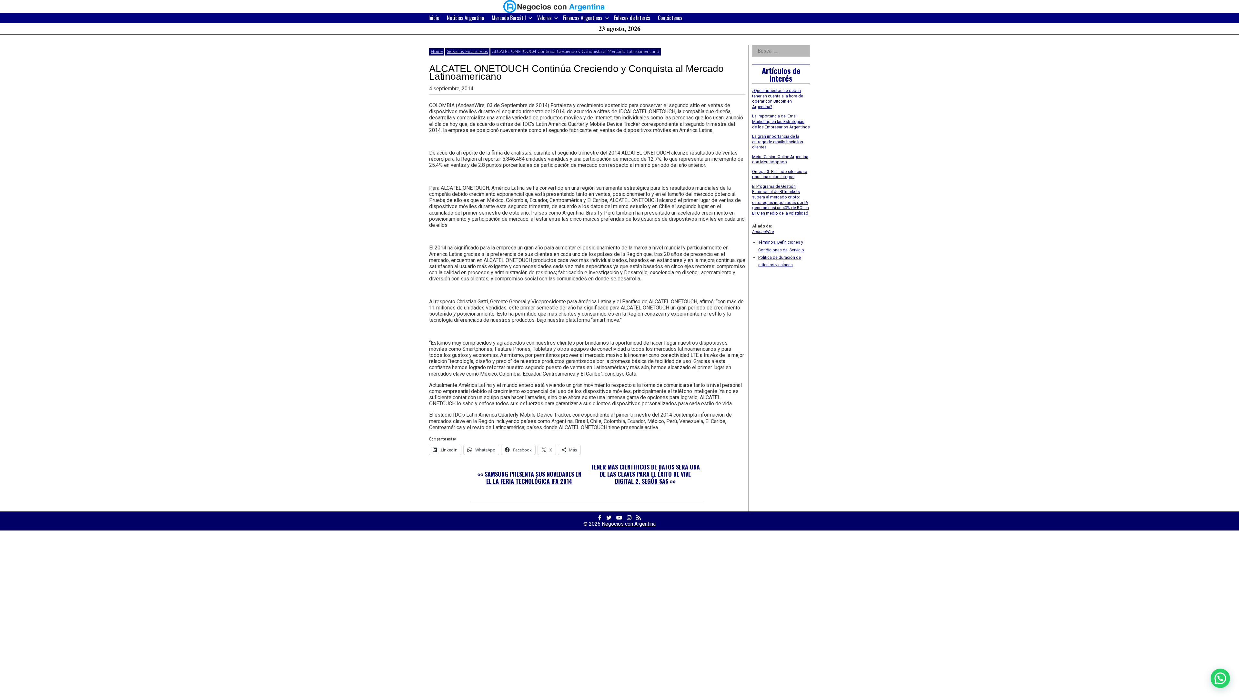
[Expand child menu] (530, 18)
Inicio (433, 18)
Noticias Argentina (465, 18)
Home (437, 51)
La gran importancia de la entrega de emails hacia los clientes (777, 141)
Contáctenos (670, 18)
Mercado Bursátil (509, 18)
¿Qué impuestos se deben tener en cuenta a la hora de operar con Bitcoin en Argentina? (777, 98)
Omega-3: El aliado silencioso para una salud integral (779, 174)
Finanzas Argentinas (582, 18)
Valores (544, 18)
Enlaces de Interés (632, 18)
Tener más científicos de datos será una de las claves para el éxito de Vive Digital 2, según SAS (645, 474)
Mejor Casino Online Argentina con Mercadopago (780, 159)
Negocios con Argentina (629, 524)
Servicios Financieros (467, 51)
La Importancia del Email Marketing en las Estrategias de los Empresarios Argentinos (781, 121)
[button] (1220, 678)
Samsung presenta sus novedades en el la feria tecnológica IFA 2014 (533, 477)
